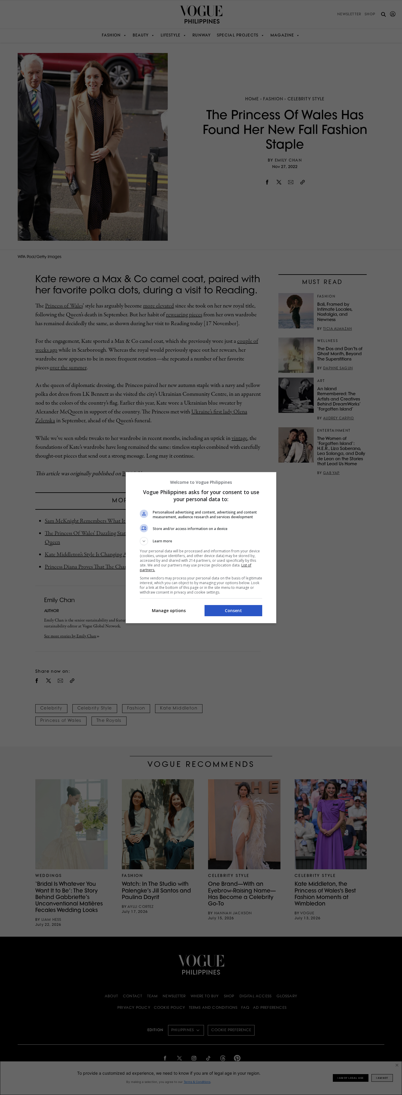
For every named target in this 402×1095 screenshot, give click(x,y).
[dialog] (201, 547)
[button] (201, 541)
